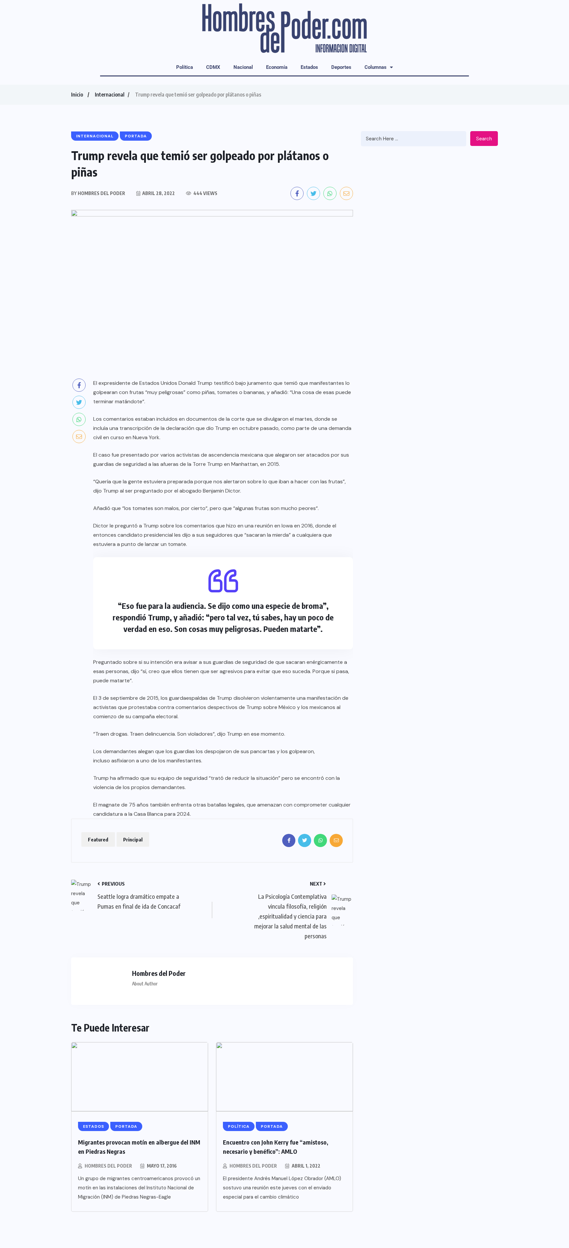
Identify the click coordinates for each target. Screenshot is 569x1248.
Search (484, 138)
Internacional (109, 94)
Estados (309, 67)
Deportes (341, 67)
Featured (98, 839)
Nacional (243, 67)
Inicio (77, 94)
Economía (276, 67)
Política (184, 67)
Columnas (376, 67)
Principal (133, 839)
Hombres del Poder (108, 1166)
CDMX (213, 67)
